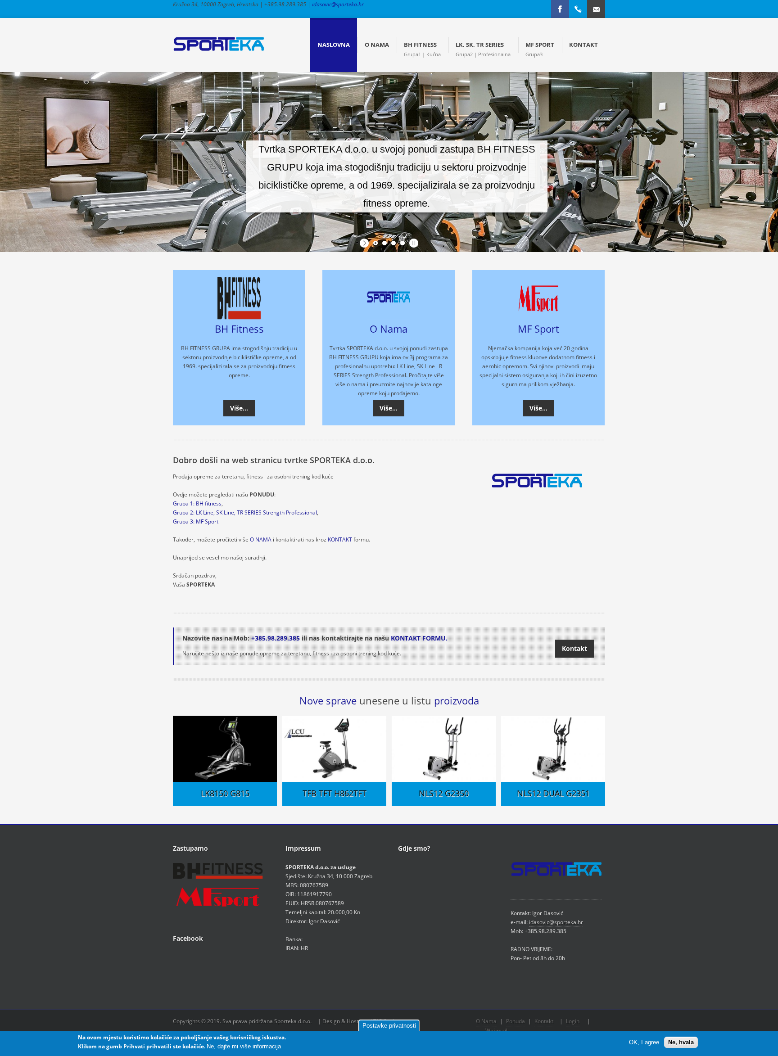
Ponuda (515, 1021)
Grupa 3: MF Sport (195, 521)
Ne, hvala (681, 1042)
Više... (239, 408)
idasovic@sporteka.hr (338, 4)
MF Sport (538, 328)
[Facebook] (560, 9)
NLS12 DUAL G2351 (553, 793)
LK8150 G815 (225, 793)
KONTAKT (340, 539)
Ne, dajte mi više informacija (244, 1046)
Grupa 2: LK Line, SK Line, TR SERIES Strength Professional (245, 512)
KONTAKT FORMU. (419, 638)
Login (572, 1021)
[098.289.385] (578, 9)
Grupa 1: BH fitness (197, 503)
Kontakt (574, 648)
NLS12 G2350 (444, 793)
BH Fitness (239, 328)
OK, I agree (644, 1042)
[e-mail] (596, 9)
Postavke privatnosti (389, 1025)
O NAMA (260, 539)
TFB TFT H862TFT (334, 793)
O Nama (388, 328)
